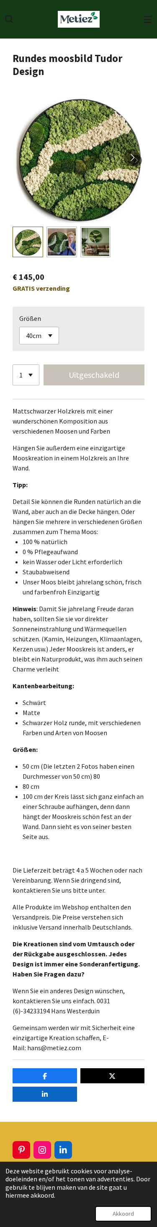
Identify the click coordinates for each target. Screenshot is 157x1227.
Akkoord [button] (123, 1213)
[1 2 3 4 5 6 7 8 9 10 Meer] (26, 374)
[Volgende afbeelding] (132, 157)
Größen (30, 318)
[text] (78, 516)
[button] (28, 242)
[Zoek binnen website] (9, 19)
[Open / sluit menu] (148, 19)
